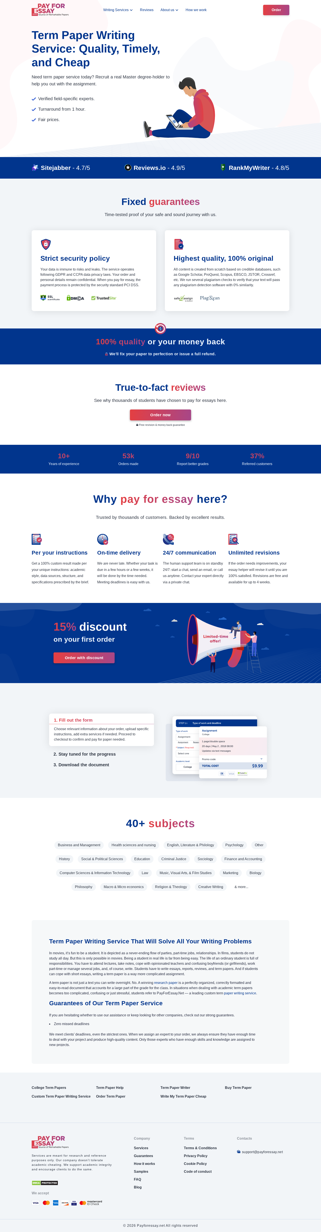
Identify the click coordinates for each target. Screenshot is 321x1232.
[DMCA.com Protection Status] (45, 1184)
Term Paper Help (110, 1088)
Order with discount (84, 658)
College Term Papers (49, 1088)
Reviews (147, 10)
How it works (144, 1164)
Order (276, 10)
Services (141, 1148)
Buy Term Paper (238, 1088)
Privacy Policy (195, 1156)
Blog (138, 1187)
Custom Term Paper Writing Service (61, 1096)
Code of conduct (198, 1171)
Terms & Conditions (200, 1148)
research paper (166, 983)
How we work (196, 10)
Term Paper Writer (175, 1088)
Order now (160, 415)
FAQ (137, 1179)
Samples (141, 1171)
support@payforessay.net (262, 1152)
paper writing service (240, 993)
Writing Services (116, 10)
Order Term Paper (110, 1096)
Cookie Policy (195, 1164)
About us (167, 10)
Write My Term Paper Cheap (183, 1096)
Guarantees (143, 1156)
